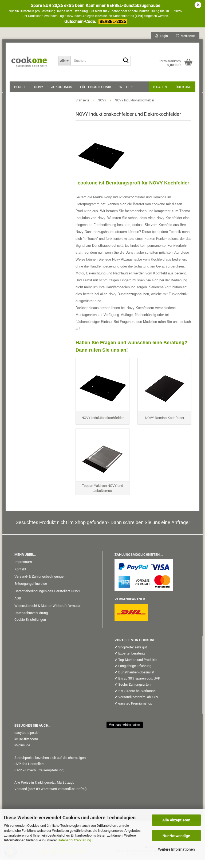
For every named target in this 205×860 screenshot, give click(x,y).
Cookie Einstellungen (30, 620)
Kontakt (20, 569)
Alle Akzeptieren (176, 820)
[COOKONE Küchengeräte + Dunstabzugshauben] (30, 58)
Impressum (23, 562)
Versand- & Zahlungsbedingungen (39, 576)
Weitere (126, 87)
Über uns (183, 87)
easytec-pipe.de (26, 733)
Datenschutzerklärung (74, 840)
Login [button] (163, 36)
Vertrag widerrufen (124, 725)
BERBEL (20, 87)
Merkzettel (187, 36)
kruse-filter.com (26, 739)
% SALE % (160, 87)
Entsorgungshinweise (30, 584)
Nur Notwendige (176, 836)
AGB (17, 598)
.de (28, 745)
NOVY (38, 87)
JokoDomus (61, 87)
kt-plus (19, 745)
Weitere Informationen (176, 849)
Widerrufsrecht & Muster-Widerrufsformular (47, 606)
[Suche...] (126, 61)
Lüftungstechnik (95, 87)
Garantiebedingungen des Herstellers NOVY (47, 591)
